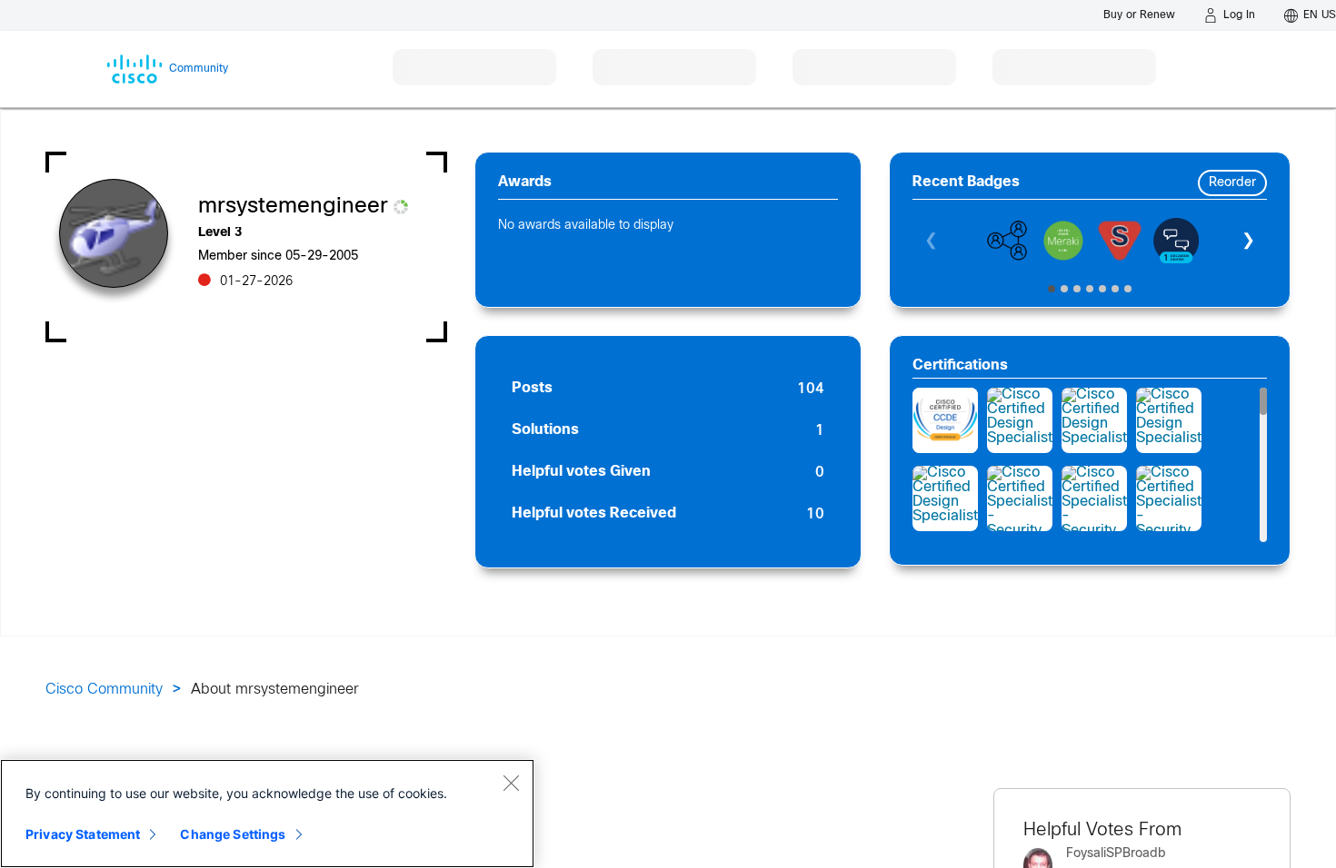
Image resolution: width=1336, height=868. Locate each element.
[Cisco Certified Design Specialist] (1019, 420)
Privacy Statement (82, 834)
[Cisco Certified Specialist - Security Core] (1019, 498)
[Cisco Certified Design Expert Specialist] (945, 420)
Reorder (1232, 183)
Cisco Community (104, 689)
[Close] (511, 783)
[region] (267, 813)
